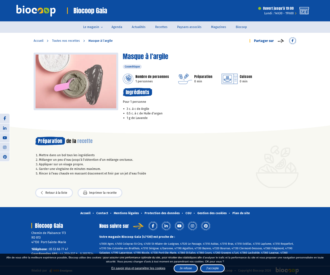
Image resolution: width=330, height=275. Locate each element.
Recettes (161, 27)
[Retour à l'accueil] (36, 11)
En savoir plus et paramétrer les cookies (138, 268)
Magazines (218, 27)
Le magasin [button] (91, 27)
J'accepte (212, 268)
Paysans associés (189, 27)
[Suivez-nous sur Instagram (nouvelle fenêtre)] (5, 147)
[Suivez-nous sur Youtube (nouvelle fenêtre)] (5, 137)
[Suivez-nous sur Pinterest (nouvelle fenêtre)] (5, 156)
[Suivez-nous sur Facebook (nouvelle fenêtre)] (5, 118)
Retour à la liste (56, 193)
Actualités (139, 27)
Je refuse (186, 268)
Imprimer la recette (103, 193)
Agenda (117, 27)
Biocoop (241, 27)
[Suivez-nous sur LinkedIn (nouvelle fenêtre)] (5, 128)
